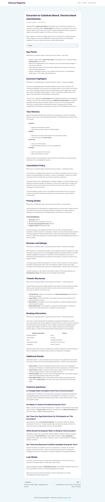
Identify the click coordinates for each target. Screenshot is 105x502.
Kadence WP (67, 497)
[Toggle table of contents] (76, 45)
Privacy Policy (92, 3)
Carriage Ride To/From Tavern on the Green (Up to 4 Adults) (68, 484)
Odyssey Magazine (32, 22)
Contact (84, 3)
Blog (79, 3)
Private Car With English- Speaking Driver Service (36, 484)
